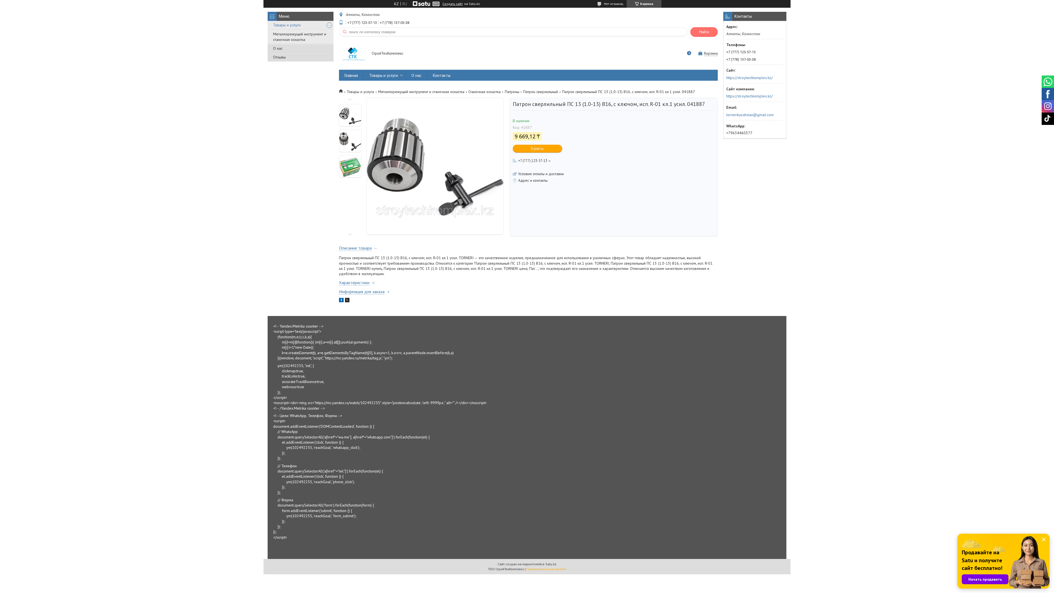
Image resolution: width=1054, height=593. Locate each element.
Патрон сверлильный (540, 91)
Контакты (441, 75)
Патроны (512, 91)
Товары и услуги (287, 25)
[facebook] (341, 300)
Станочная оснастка (484, 91)
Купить (537, 148)
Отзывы (279, 57)
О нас (277, 48)
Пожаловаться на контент (546, 569)
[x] (347, 300)
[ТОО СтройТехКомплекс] (352, 54)
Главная (351, 75)
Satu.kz (550, 564)
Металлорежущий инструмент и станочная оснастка (299, 37)
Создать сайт (452, 4)
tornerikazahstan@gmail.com (750, 114)
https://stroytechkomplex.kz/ (749, 77)
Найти (704, 32)
